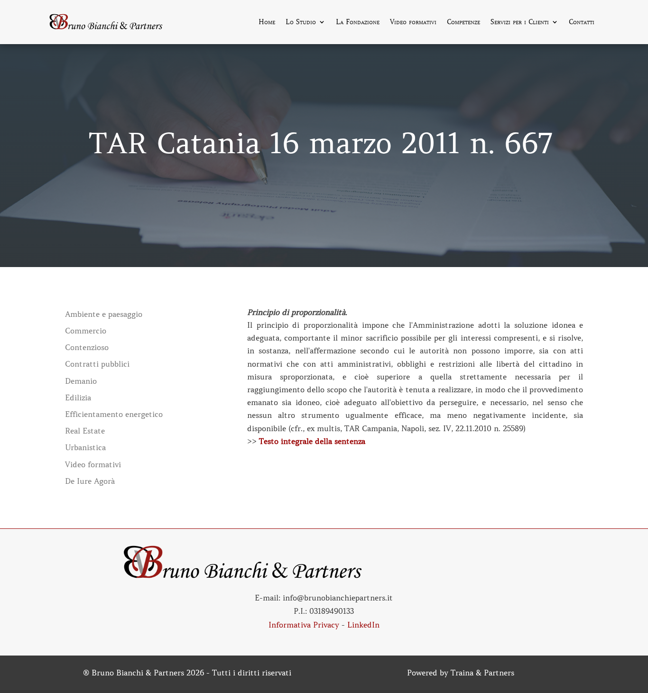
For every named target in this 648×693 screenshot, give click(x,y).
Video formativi (413, 22)
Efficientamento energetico (114, 414)
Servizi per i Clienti (520, 22)
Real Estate (85, 430)
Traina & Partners (482, 672)
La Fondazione (358, 22)
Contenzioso (87, 347)
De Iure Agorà (90, 481)
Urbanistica (85, 447)
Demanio (81, 381)
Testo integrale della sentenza (312, 441)
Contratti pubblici (97, 364)
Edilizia (78, 397)
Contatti (581, 22)
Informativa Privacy (303, 624)
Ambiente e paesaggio (103, 314)
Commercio (85, 330)
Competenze (463, 22)
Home (267, 22)
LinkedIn (363, 624)
